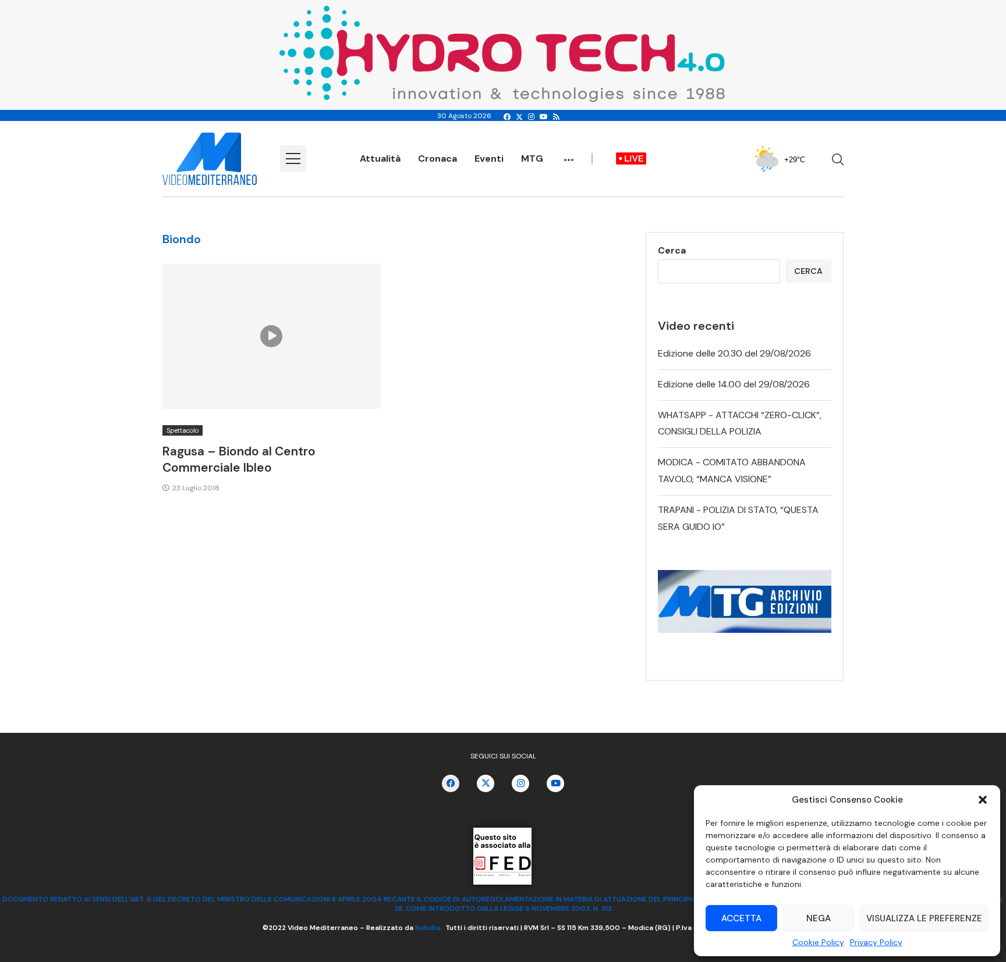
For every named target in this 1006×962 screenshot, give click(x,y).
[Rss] (556, 117)
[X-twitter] (485, 783)
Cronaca (437, 158)
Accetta (741, 918)
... (569, 154)
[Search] (838, 159)
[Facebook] (507, 117)
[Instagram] (531, 117)
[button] (983, 800)
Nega (818, 918)
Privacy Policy (876, 942)
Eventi (489, 158)
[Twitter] (519, 117)
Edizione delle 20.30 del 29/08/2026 (734, 353)
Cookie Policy (818, 942)
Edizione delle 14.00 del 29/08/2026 (734, 384)
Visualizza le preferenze (924, 918)
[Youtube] (543, 117)
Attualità (380, 158)
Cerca (672, 250)
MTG (532, 158)
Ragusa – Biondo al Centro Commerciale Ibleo (239, 459)
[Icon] (271, 336)
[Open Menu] (293, 158)
